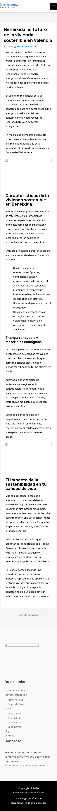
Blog (7, 731)
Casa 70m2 (14, 717)
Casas (8, 708)
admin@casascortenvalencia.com (25, 765)
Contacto (10, 735)
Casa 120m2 (15, 726)
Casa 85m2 (14, 722)
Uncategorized (14, 46)
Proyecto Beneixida (16, 694)
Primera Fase (15, 699)
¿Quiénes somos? (15, 690)
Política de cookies (35, 802)
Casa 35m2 (14, 713)
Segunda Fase (16, 704)
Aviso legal (21, 798)
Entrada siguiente (28, 614)
